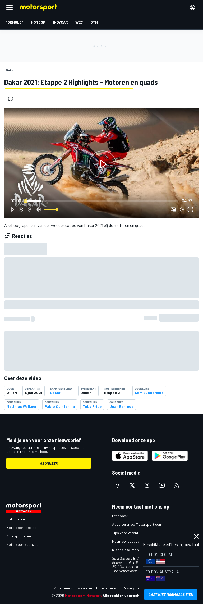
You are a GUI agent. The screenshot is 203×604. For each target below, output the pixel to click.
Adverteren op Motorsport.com (137, 524)
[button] (102, 164)
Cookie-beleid (107, 588)
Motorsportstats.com (23, 544)
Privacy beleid (134, 588)
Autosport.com (18, 536)
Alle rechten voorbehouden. (127, 595)
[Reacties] (12, 99)
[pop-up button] (182, 209)
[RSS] (176, 485)
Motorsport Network (83, 595)
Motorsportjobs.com (22, 527)
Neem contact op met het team (137, 541)
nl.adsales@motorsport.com (135, 549)
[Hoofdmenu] (9, 7)
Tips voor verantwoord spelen (136, 532)
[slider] (101, 201)
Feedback (120, 516)
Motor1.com (15, 519)
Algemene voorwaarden (73, 588)
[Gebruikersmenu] (192, 7)
